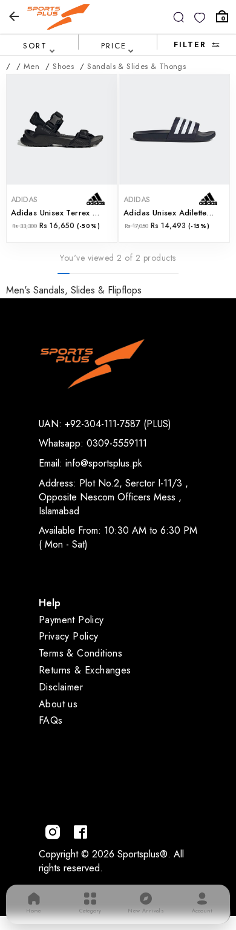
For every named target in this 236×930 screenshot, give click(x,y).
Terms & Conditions (80, 653)
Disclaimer (61, 687)
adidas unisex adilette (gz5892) (174, 212)
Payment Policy (71, 620)
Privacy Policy (69, 636)
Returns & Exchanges (85, 670)
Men (31, 66)
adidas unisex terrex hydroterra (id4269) (62, 212)
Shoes (63, 66)
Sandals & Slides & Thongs (136, 66)
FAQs (51, 720)
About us (58, 704)
